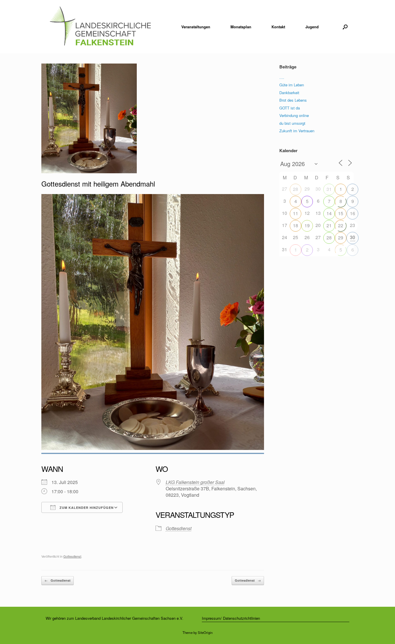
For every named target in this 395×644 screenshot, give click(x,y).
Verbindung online (294, 115)
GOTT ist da (289, 108)
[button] (345, 26)
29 (340, 237)
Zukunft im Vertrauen (296, 130)
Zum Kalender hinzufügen (86, 507)
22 (340, 225)
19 (307, 225)
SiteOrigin (205, 632)
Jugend (312, 26)
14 (329, 213)
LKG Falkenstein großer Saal (195, 482)
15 (340, 213)
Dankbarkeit (289, 92)
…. (281, 77)
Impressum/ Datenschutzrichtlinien (231, 618)
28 (295, 189)
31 (329, 189)
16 (352, 213)
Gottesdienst (178, 528)
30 (352, 237)
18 (295, 225)
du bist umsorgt (292, 123)
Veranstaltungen (195, 26)
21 (329, 225)
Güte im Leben (291, 85)
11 (295, 213)
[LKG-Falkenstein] (100, 27)
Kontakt (278, 26)
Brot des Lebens (293, 100)
